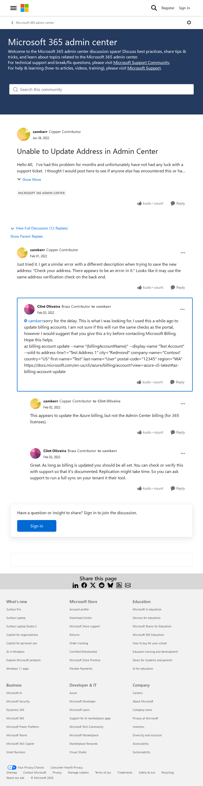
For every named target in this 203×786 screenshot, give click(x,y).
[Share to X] (93, 584)
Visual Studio (78, 752)
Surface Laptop (15, 618)
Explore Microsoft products (23, 660)
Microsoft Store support (85, 626)
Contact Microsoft (34, 772)
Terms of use (103, 772)
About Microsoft (143, 701)
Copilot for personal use (21, 643)
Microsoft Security (18, 701)
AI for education (143, 668)
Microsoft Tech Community (86, 727)
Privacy (57, 772)
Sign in (36, 525)
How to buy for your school (150, 643)
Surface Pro (13, 609)
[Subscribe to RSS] (119, 584)
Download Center (81, 618)
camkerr (40, 131)
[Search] (154, 8)
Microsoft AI (14, 693)
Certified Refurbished (83, 652)
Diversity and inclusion (147, 735)
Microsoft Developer (83, 701)
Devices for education (146, 618)
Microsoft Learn (80, 710)
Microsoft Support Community (141, 62)
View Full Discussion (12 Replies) (42, 228)
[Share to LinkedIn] (75, 584)
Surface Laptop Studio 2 (21, 626)
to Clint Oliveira (107, 400)
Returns (75, 635)
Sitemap (11, 772)
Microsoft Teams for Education (152, 626)
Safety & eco (147, 772)
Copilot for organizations (22, 635)
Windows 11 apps (17, 668)
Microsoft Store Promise (85, 660)
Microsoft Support (144, 68)
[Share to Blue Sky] (110, 584)
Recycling (168, 772)
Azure (73, 693)
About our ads (15, 778)
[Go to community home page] (25, 8)
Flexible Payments (81, 668)
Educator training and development (155, 652)
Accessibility (141, 744)
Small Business (15, 752)
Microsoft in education (147, 609)
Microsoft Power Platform (22, 727)
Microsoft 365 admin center (35, 22)
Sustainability (141, 752)
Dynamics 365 (15, 710)
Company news (142, 710)
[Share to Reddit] (101, 584)
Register (168, 7)
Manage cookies (78, 772)
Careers (138, 693)
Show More (31, 179)
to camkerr (101, 306)
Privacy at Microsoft (145, 718)
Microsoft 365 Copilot (20, 744)
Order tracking (79, 643)
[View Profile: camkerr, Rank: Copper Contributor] (23, 134)
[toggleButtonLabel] (189, 22)
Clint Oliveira (48, 306)
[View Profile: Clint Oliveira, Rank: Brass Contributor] (29, 309)
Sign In (184, 7)
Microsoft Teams (16, 735)
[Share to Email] (128, 584)
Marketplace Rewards (84, 744)
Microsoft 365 (15, 718)
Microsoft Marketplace (84, 735)
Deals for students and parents (152, 660)
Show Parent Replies (26, 236)
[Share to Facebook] (84, 584)
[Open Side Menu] (13, 8)
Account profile (79, 609)
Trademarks (124, 772)
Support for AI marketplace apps (90, 718)
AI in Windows (15, 652)
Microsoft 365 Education (148, 635)
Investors (138, 727)
